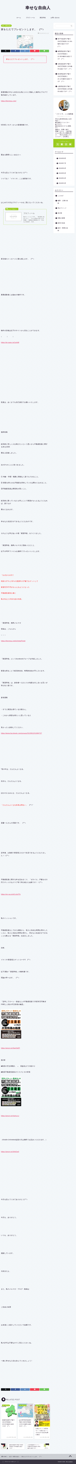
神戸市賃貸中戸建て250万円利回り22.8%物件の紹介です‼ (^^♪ (65, 42)
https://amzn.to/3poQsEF (10, 1048)
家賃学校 (43, 17)
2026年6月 (62, 168)
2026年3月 (62, 183)
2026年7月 (62, 163)
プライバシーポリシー (10, 1461)
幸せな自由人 (38, 7)
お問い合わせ (55, 17)
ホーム (19, 17)
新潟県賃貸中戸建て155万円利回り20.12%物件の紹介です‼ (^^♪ (65, 77)
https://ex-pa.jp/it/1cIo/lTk (10, 894)
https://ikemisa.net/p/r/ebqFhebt (13, 641)
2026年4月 (62, 178)
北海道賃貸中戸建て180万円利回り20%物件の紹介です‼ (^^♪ (65, 66)
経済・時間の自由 (6, 25)
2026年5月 (62, 173)
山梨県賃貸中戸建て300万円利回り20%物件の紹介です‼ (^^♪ (65, 89)
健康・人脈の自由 (63, 202)
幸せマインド (62, 208)
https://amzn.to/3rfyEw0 (10, 1152)
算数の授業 (61, 218)
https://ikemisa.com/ (8, 101)
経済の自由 (61, 223)
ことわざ (61, 195)
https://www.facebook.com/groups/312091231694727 (21, 733)
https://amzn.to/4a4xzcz (10, 1116)
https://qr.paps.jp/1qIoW (10, 342)
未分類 (60, 213)
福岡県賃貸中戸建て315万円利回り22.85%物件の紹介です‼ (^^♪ (65, 55)
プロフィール (30, 17)
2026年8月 (62, 158)
